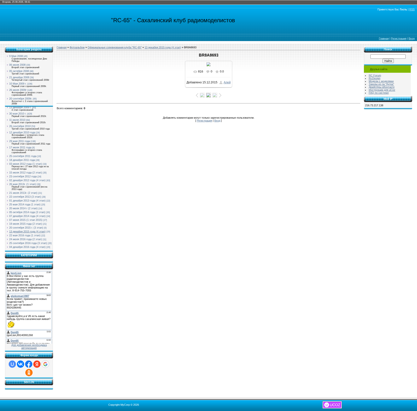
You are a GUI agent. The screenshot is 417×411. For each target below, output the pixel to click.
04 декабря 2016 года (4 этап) (27, 246)
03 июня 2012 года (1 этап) (25, 163)
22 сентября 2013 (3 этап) (25, 196)
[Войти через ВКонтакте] (20, 364)
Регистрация (398, 38)
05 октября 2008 (19, 71)
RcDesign (374, 78)
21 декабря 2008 (19, 77)
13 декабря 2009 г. (20, 107)
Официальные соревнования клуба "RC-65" (115, 47)
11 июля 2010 (17, 119)
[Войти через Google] (45, 364)
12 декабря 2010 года (22, 132)
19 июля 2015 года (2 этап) (25, 223)
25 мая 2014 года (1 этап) (25, 204)
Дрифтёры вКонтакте (382, 87)
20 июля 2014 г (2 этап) (23, 208)
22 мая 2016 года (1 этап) (25, 235)
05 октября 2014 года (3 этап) (27, 212)
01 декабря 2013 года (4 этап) (27, 200)
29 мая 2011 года (19, 141)
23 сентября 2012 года (23, 176)
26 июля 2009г (18, 89)
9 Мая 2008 (16, 56)
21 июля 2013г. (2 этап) (23, 192)
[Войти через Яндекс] (37, 364)
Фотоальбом (77, 47)
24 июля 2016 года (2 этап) (25, 239)
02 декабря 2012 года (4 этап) (27, 180)
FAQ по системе (379, 92)
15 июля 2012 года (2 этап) (25, 172)
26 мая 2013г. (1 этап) (22, 184)
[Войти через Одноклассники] (29, 372)
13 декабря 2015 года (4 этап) (27, 231)
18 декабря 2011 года (22, 160)
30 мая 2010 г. (17, 113)
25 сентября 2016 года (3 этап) (28, 243)
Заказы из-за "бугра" (381, 84)
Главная (384, 38)
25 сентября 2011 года (22, 156)
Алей (227, 82)
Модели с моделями (381, 81)
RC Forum (375, 75)
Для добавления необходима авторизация (29, 346)
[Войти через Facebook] (28, 364)
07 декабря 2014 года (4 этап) (27, 216)
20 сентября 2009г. (20, 98)
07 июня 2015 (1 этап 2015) (25, 219)
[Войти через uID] (12, 364)
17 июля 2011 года (20, 147)
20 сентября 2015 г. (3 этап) (26, 227)
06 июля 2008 (17, 64)
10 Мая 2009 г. (18, 83)
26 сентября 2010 (20, 126)
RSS (412, 9)
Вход (412, 38)
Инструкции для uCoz (382, 89)
